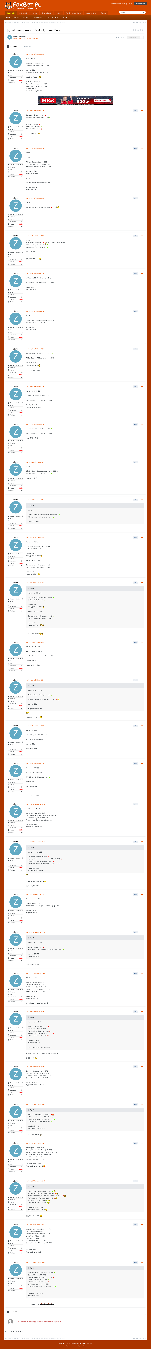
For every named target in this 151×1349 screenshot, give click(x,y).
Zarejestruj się (140, 3)
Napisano (35, 54)
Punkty (103, 13)
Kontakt (90, 1343)
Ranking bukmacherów (73, 13)
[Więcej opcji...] (142, 54)
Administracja (38, 17)
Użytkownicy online (52, 17)
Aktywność (23, 13)
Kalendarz (16, 17)
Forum (8, 17)
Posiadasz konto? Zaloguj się (121, 4)
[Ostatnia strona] (20, 46)
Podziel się (120, 37)
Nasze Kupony (33, 38)
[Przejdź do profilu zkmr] (9, 37)
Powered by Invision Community (75, 1346)
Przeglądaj (11, 13)
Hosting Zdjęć (46, 13)
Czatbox (58, 13)
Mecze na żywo (91, 13)
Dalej (15, 46)
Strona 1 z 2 (28, 46)
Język (60, 1343)
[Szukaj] (143, 12)
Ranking (64, 17)
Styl (67, 1343)
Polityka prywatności (78, 1343)
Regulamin (26, 17)
